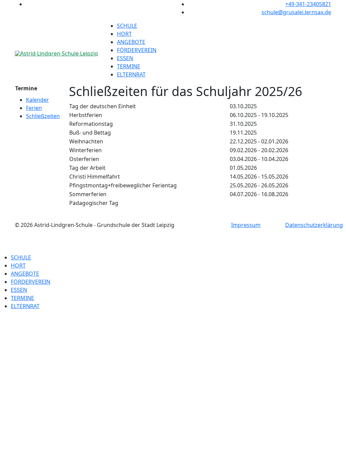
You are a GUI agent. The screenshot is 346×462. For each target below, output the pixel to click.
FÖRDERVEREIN (136, 50)
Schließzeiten (43, 116)
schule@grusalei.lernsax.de (296, 12)
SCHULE (127, 25)
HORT (124, 34)
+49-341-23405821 (308, 4)
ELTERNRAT (131, 74)
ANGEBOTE (131, 42)
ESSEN (125, 58)
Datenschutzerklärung (314, 225)
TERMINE (128, 66)
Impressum (246, 225)
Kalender (37, 99)
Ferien (34, 108)
